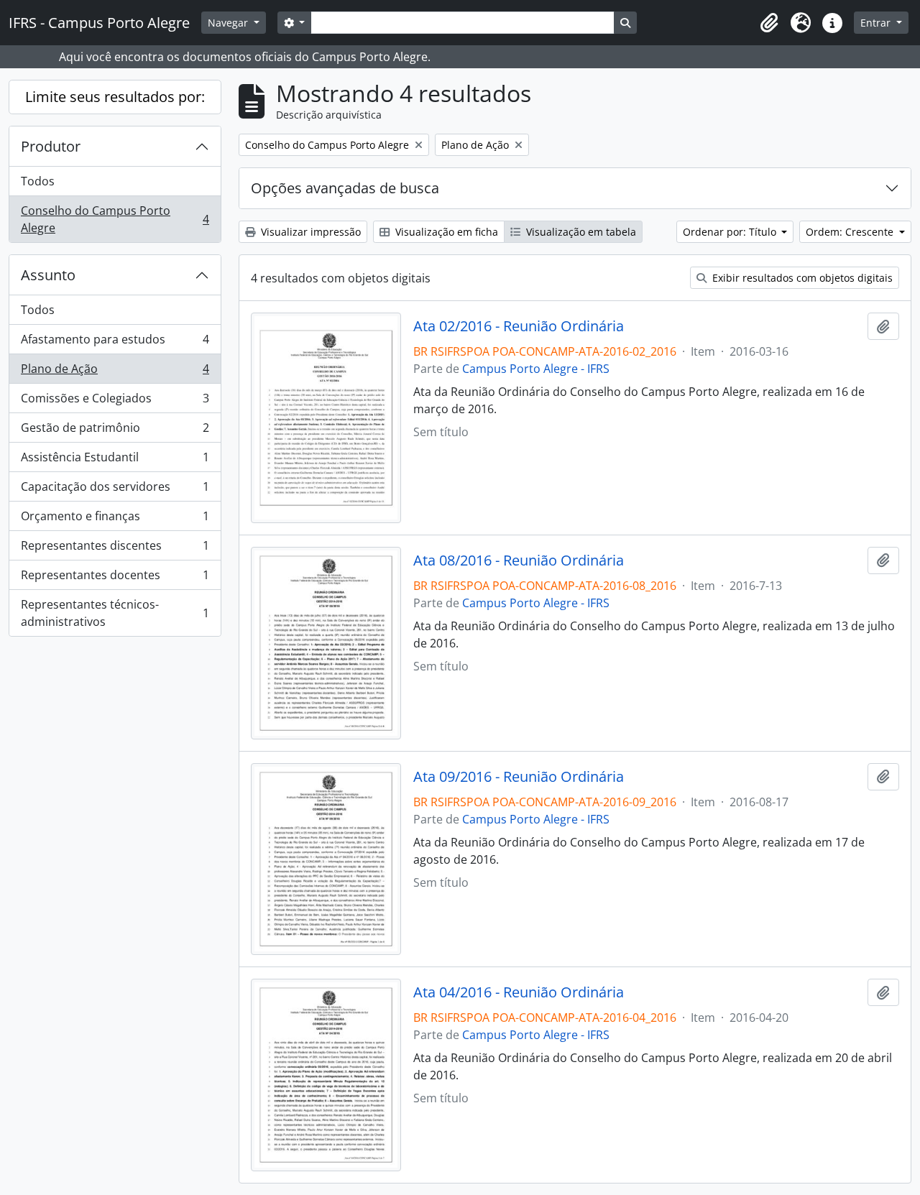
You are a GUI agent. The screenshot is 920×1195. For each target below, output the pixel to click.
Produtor (50, 146)
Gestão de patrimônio (114, 431)
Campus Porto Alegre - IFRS (536, 369)
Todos (38, 181)
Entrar (876, 22)
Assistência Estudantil (114, 460)
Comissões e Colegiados (114, 401)
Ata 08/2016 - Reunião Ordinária (518, 560)
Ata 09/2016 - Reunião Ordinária (518, 776)
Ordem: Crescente (851, 232)
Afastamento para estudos (114, 342)
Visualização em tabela (579, 232)
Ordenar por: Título (731, 232)
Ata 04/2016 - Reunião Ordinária (518, 992)
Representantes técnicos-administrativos (114, 612)
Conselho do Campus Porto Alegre (114, 219)
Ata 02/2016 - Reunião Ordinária (518, 326)
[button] (769, 23)
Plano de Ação (114, 372)
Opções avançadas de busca (345, 188)
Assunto (48, 275)
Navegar (229, 22)
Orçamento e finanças (114, 519)
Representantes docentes (114, 578)
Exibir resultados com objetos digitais (801, 278)
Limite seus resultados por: (115, 96)
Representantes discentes (114, 548)
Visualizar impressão (309, 232)
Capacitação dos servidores (114, 490)
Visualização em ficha (445, 232)
